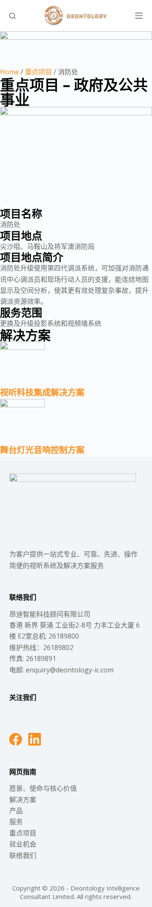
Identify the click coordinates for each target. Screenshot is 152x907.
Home (9, 71)
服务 (16, 821)
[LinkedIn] (34, 739)
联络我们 (22, 855)
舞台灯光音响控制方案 (42, 450)
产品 (16, 810)
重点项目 (38, 71)
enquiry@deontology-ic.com (70, 670)
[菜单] (139, 15)
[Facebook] (15, 739)
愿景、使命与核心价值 (43, 788)
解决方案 (22, 799)
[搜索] (12, 16)
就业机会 (22, 844)
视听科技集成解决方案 (42, 392)
